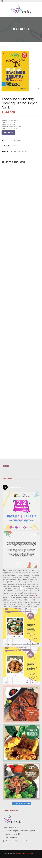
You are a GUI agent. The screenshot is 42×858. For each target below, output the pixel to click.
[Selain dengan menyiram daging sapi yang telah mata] (21, 781)
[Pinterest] (22, 151)
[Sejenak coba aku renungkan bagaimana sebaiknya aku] (21, 549)
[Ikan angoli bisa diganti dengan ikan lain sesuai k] (21, 704)
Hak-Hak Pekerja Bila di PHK (12, 263)
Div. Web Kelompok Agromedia (23, 853)
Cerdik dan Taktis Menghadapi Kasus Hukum (18, 230)
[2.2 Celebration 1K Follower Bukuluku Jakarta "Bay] (21, 511)
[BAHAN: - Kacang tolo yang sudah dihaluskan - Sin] (21, 665)
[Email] (26, 151)
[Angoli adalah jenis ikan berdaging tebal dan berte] (21, 743)
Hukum (14, 145)
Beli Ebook (8, 133)
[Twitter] (15, 151)
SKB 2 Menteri (7, 375)
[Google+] (19, 151)
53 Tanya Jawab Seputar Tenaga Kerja (16, 306)
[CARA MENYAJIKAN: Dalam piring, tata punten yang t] (21, 627)
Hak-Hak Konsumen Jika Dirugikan (14, 197)
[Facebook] (11, 151)
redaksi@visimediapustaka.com (22, 841)
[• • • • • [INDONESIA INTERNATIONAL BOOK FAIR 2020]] (21, 588)
